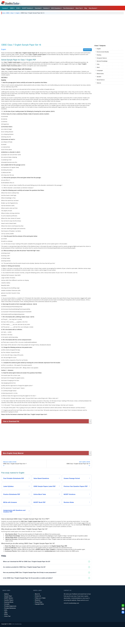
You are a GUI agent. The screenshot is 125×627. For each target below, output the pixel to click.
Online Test (7, 616)
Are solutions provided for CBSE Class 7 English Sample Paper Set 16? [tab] (24, 567)
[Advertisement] (52, 28)
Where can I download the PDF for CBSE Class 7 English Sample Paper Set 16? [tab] (26, 561)
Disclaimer (37, 600)
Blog (85, 8)
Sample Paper (8, 596)
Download (37, 8)
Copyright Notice (39, 604)
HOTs (5, 610)
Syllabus (6, 594)
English (17, 13)
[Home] (11, 3)
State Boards (92, 8)
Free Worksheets (68, 8)
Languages (100, 70)
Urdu (98, 64)
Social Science (101, 80)
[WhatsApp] (123, 605)
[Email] (123, 609)
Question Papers (8, 600)
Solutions (45, 8)
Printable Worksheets (10, 608)
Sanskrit (99, 76)
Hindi (98, 67)
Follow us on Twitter (40, 598)
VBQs (5, 612)
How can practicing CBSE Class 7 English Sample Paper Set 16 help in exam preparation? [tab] (29, 572)
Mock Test (79, 8)
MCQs (6, 614)
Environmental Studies (103, 52)
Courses (4, 8)
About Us (37, 594)
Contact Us (38, 596)
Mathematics (100, 73)
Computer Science (102, 58)
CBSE (11, 8)
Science (99, 83)
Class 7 (12, 13)
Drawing (99, 55)
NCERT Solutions (27, 8)
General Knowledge (102, 61)
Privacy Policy (38, 602)
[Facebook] (123, 612)
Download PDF (87, 49)
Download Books (8, 602)
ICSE (17, 8)
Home (3, 13)
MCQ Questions (55, 8)
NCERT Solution (8, 598)
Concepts (6, 604)
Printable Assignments (10, 606)
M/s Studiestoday (17, 624)
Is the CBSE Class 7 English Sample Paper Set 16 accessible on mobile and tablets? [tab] (28, 578)
